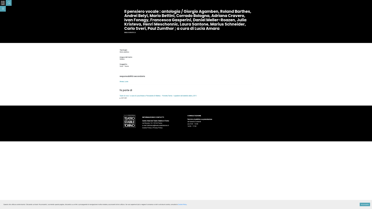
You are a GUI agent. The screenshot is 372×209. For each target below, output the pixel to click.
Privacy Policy (158, 128)
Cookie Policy (147, 128)
